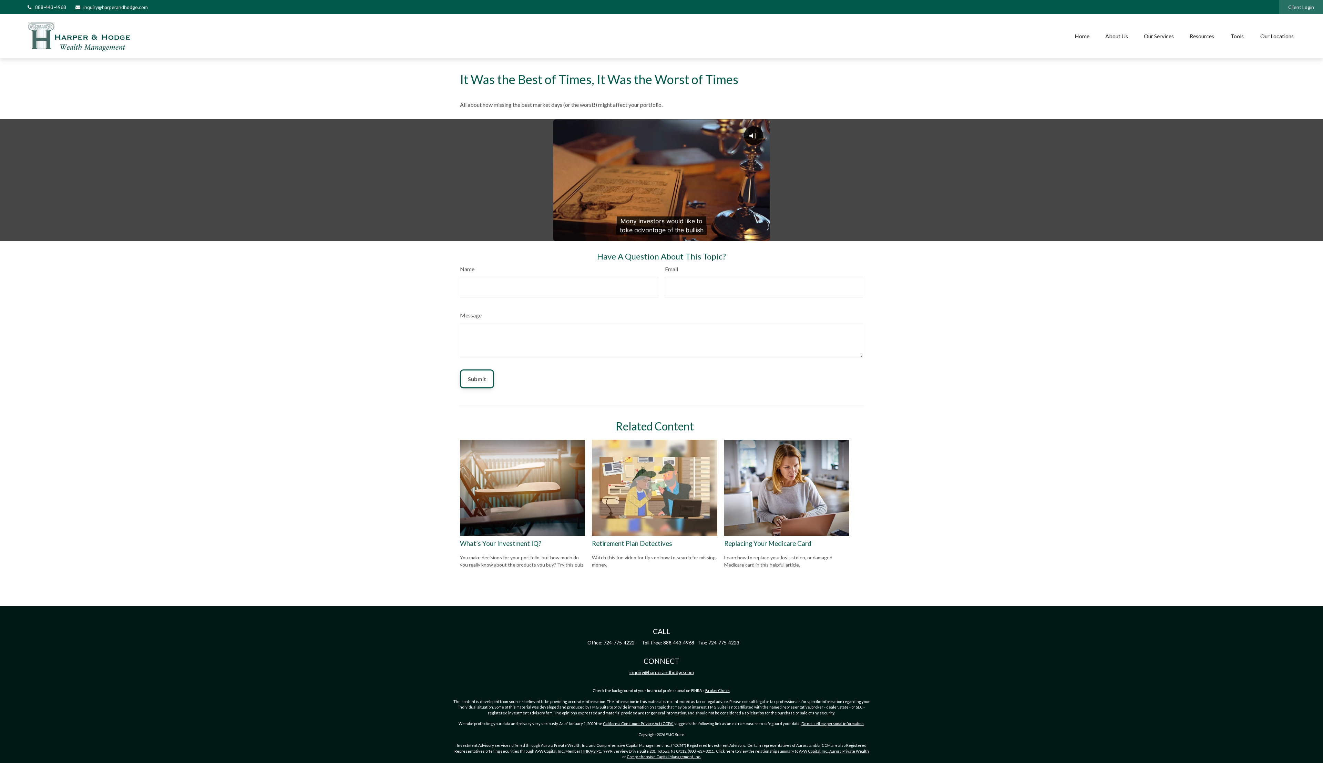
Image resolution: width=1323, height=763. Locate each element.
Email (671, 269)
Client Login (1301, 7)
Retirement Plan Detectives (632, 543)
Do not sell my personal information (832, 723)
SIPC (597, 751)
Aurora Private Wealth (849, 751)
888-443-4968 (50, 7)
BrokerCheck (717, 690)
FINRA (586, 751)
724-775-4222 (619, 642)
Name (467, 269)
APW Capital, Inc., (814, 751)
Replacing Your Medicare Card (767, 543)
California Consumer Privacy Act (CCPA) (638, 723)
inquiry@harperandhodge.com (115, 7)
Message (471, 315)
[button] (1082, 36)
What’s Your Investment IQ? (500, 543)
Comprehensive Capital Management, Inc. (664, 756)
